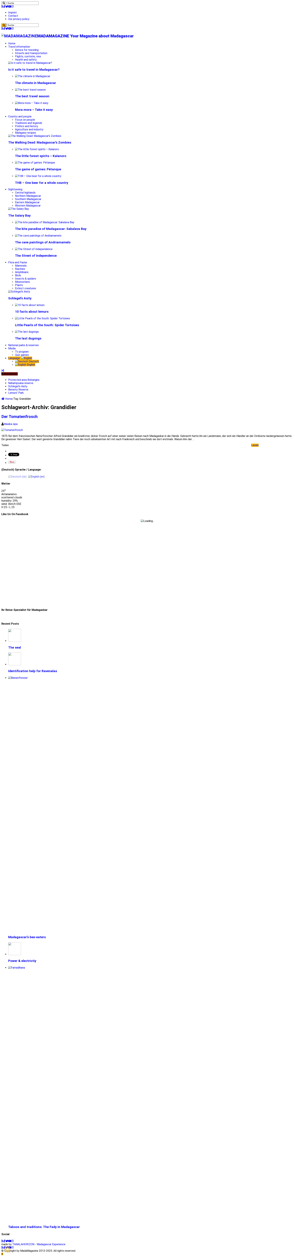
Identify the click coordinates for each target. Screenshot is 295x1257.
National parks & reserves (23, 345)
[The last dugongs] (27, 331)
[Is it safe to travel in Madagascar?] (30, 63)
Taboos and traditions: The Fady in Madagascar (44, 1227)
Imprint (12, 12)
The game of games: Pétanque (38, 169)
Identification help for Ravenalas (32, 671)
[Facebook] (4, 6)
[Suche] (3, 3)
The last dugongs (28, 338)
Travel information (19, 46)
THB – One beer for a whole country (41, 183)
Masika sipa (11, 424)
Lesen (255, 445)
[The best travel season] (30, 89)
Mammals (21, 265)
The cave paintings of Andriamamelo (43, 242)
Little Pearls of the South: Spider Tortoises (47, 325)
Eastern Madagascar (27, 202)
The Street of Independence (36, 256)
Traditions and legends (28, 123)
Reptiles (20, 269)
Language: (14, 358)
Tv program (22, 351)
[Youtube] (9, 6)
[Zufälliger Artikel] (2, 370)
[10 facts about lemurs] (30, 305)
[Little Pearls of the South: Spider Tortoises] (42, 318)
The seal (14, 647)
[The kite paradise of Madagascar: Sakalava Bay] (44, 222)
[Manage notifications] (7, 1249)
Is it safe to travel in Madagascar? (34, 70)
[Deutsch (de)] (17, 476)
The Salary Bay (19, 215)
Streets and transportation (31, 53)
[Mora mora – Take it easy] (31, 103)
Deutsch (33, 361)
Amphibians (22, 272)
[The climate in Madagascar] (32, 76)
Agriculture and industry (29, 129)
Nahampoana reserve (20, 383)
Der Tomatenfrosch (19, 416)
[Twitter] (6, 6)
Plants (19, 285)
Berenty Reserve (18, 389)
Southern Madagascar (28, 199)
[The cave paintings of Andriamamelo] (38, 235)
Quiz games (22, 355)
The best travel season (32, 96)
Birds (18, 275)
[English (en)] (36, 476)
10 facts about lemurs (31, 312)
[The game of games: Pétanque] (35, 162)
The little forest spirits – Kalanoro (40, 156)
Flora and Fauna (17, 262)
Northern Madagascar (28, 195)
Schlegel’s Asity (19, 298)
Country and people (20, 116)
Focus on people (25, 119)
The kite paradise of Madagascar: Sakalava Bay (50, 229)
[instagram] (12, 6)
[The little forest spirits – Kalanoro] (37, 149)
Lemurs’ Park (16, 392)
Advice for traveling (27, 50)
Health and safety (26, 59)
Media (12, 348)
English (30, 364)
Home (11, 43)
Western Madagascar (28, 205)
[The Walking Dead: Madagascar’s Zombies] (34, 136)
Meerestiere (22, 281)
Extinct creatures (25, 288)
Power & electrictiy (22, 961)
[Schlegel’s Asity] (19, 291)
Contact (13, 15)
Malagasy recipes (25, 132)
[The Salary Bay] (18, 208)
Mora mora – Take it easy (34, 110)
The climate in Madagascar (35, 83)
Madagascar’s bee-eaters (27, 937)
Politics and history (26, 126)
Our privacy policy (18, 19)
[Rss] (2, 6)
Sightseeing (15, 189)
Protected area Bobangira (23, 379)
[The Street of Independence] (34, 249)
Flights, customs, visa (28, 56)
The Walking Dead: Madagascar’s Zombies (39, 142)
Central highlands (25, 192)
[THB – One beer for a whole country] (38, 176)
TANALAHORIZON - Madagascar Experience (38, 1244)
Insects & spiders (25, 278)
